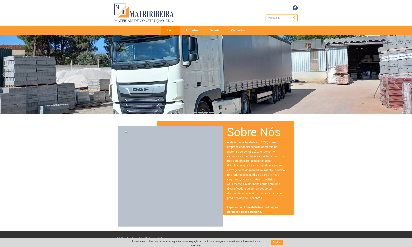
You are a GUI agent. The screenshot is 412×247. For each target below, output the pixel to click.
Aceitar (277, 242)
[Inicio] (144, 13)
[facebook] (295, 7)
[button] (5, 74)
